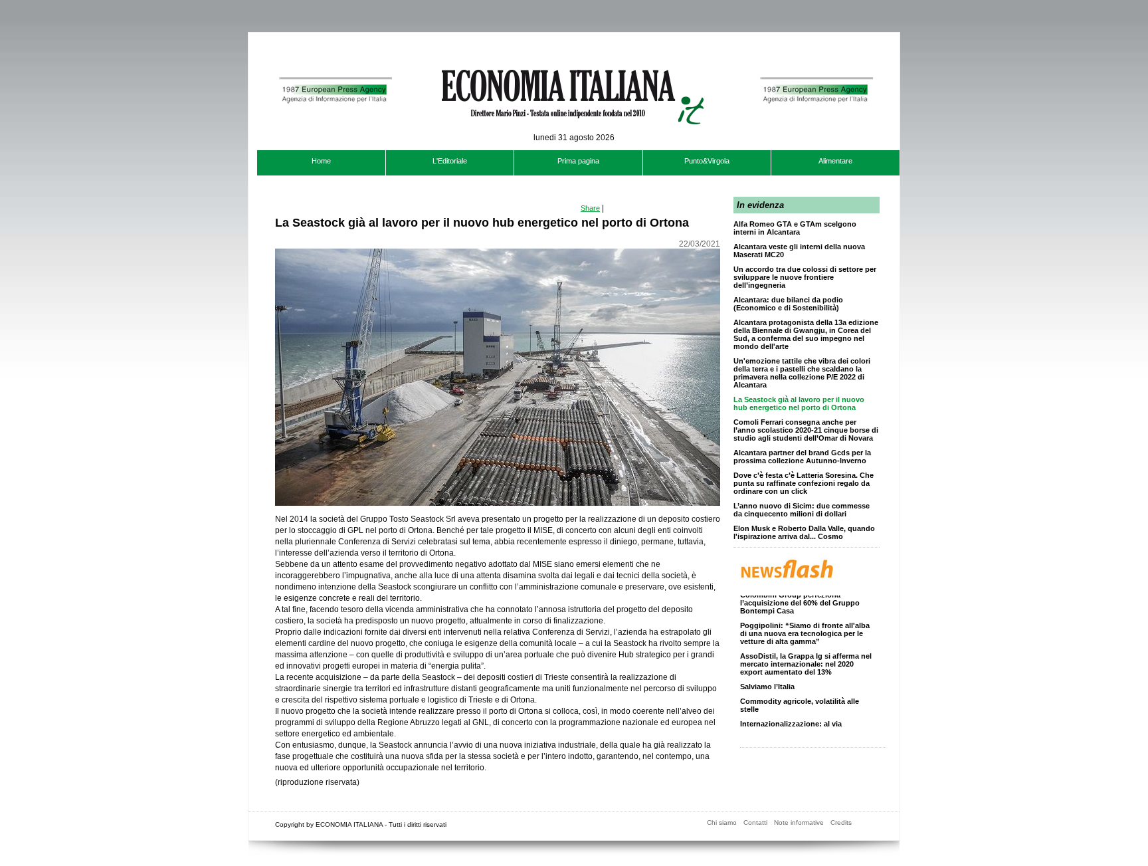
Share (590, 208)
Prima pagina (578, 161)
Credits (841, 822)
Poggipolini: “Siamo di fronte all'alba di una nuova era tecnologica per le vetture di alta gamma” (805, 627)
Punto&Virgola (706, 161)
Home (321, 161)
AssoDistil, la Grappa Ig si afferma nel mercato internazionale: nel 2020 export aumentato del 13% (806, 657)
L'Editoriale (449, 161)
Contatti (755, 822)
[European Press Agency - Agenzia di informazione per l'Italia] (333, 145)
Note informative (799, 822)
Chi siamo (722, 822)
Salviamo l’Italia (767, 680)
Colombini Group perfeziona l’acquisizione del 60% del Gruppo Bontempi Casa (800, 596)
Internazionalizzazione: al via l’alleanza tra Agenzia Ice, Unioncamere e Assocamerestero (798, 725)
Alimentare (835, 161)
